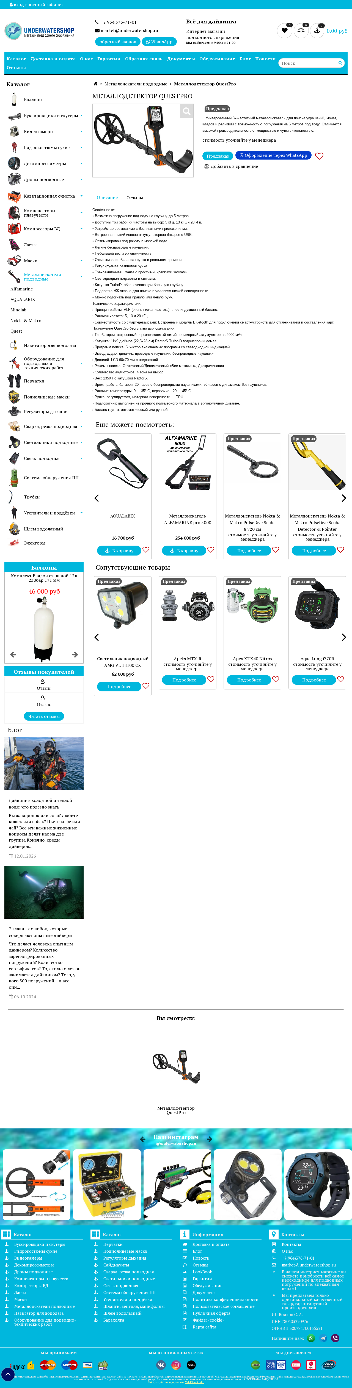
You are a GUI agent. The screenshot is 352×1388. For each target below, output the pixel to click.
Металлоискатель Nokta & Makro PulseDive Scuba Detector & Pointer (317, 522)
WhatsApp (161, 42)
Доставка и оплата (53, 59)
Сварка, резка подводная (50, 426)
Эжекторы (34, 543)
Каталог (16, 59)
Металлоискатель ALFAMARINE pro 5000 (187, 519)
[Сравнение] (302, 30)
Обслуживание (217, 59)
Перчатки (34, 381)
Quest (16, 331)
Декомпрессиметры (45, 163)
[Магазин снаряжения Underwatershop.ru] (39, 31)
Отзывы (16, 67)
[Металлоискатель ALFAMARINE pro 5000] (187, 462)
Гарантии (109, 59)
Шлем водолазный (43, 529)
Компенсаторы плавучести (39, 212)
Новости (265, 59)
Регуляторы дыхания (46, 411)
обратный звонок (118, 42)
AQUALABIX (22, 299)
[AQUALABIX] (122, 462)
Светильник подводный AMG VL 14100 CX (122, 662)
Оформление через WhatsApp (275, 155)
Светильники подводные (51, 442)
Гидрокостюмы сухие (47, 147)
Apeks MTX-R (187, 659)
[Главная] (96, 84)
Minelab (18, 310)
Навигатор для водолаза (50, 345)
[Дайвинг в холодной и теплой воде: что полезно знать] (44, 763)
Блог (245, 59)
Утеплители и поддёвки (49, 513)
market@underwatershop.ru (129, 30)
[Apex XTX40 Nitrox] (252, 605)
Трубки (32, 497)
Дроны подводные (44, 179)
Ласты (30, 245)
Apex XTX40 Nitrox (252, 659)
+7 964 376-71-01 (118, 22)
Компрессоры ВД (42, 229)
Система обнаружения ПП (51, 478)
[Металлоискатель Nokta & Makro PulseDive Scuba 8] (252, 462)
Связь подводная (42, 458)
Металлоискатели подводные (42, 276)
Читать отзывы (44, 716)
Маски (30, 261)
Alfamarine (21, 289)
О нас (86, 59)
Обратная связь (144, 59)
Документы (181, 59)
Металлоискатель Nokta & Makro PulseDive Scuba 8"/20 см (252, 522)
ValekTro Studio (194, 1382)
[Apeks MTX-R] (187, 605)
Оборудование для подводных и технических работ (44, 363)
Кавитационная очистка (49, 196)
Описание (107, 197)
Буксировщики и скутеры (51, 115)
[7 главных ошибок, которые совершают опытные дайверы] (44, 892)
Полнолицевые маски (47, 397)
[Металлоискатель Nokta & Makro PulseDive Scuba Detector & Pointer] (317, 462)
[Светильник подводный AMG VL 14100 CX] (122, 605)
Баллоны (33, 99)
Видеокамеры (38, 131)
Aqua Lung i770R (317, 659)
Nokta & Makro (25, 320)
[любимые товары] (285, 30)
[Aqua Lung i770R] (317, 605)
